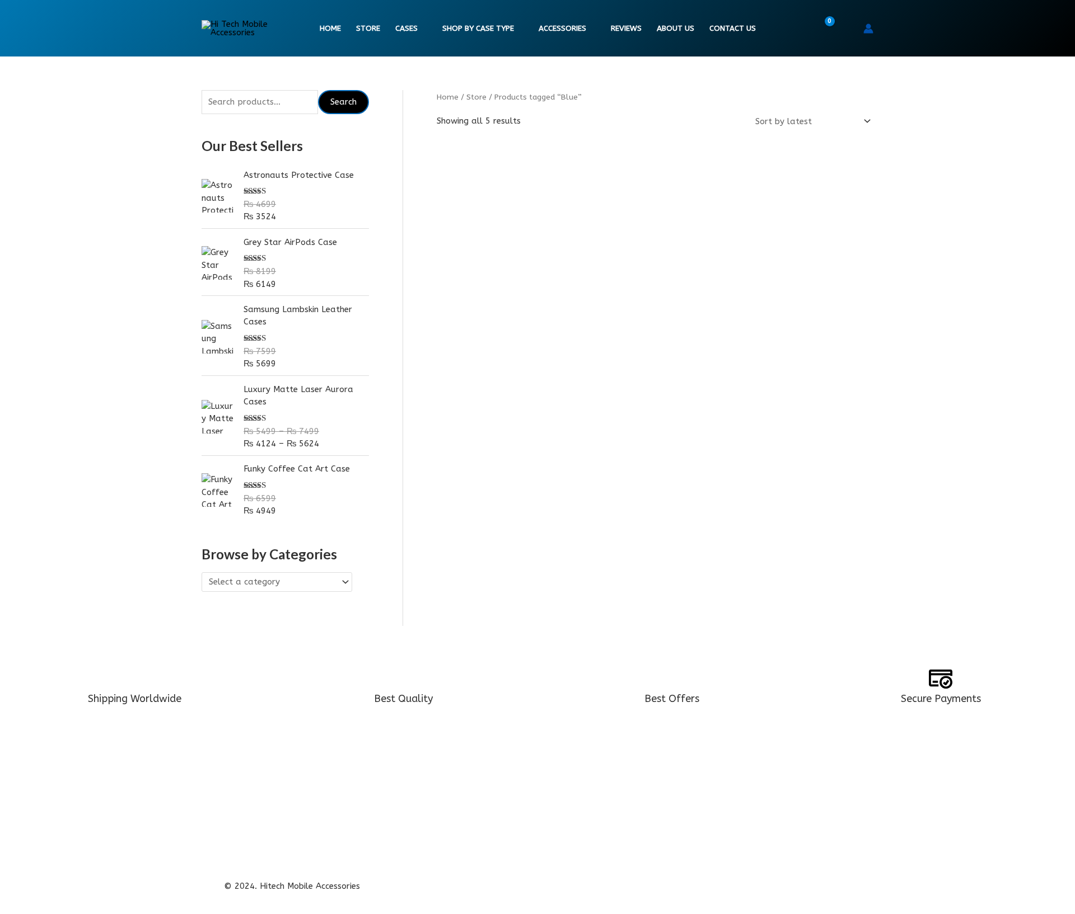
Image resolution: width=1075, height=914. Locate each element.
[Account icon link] (868, 28)
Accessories (562, 28)
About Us (675, 28)
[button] (847, 28)
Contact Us (732, 28)
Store (368, 28)
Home (330, 28)
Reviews (626, 28)
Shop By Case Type (478, 28)
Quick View (505, 336)
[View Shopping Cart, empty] (822, 28)
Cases (406, 28)
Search (343, 102)
